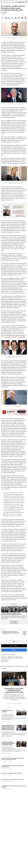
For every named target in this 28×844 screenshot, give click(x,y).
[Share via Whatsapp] (9, 18)
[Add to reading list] (25, 18)
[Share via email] (15, 18)
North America (5, 660)
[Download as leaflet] (18, 18)
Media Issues (11, 657)
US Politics (4, 657)
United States (18, 657)
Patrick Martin (3, 12)
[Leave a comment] (22, 18)
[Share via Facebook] (2, 18)
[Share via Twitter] (6, 18)
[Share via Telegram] (12, 18)
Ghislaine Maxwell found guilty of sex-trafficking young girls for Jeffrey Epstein (10, 632)
